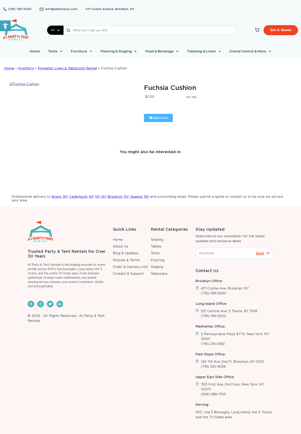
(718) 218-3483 (213, 344)
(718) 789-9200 (19, 9)
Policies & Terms (126, 260)
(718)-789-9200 (213, 293)
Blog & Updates (125, 253)
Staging (157, 267)
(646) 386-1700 (213, 394)
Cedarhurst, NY (81, 197)
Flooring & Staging (116, 51)
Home (35, 51)
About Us (120, 246)
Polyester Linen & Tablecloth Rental (67, 68)
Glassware (159, 274)
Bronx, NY (60, 197)
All (53, 30)
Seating (157, 240)
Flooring (157, 260)
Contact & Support (128, 274)
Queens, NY (139, 197)
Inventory (26, 68)
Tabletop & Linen (201, 51)
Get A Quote (280, 30)
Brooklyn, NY (118, 197)
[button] (5, 25)
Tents (52, 51)
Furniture (79, 51)
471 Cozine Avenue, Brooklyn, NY (110, 9)
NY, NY (100, 197)
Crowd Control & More (247, 51)
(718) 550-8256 (213, 366)
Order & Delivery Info (130, 267)
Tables (156, 246)
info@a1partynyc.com (61, 9)
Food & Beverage (159, 51)
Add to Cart (160, 118)
